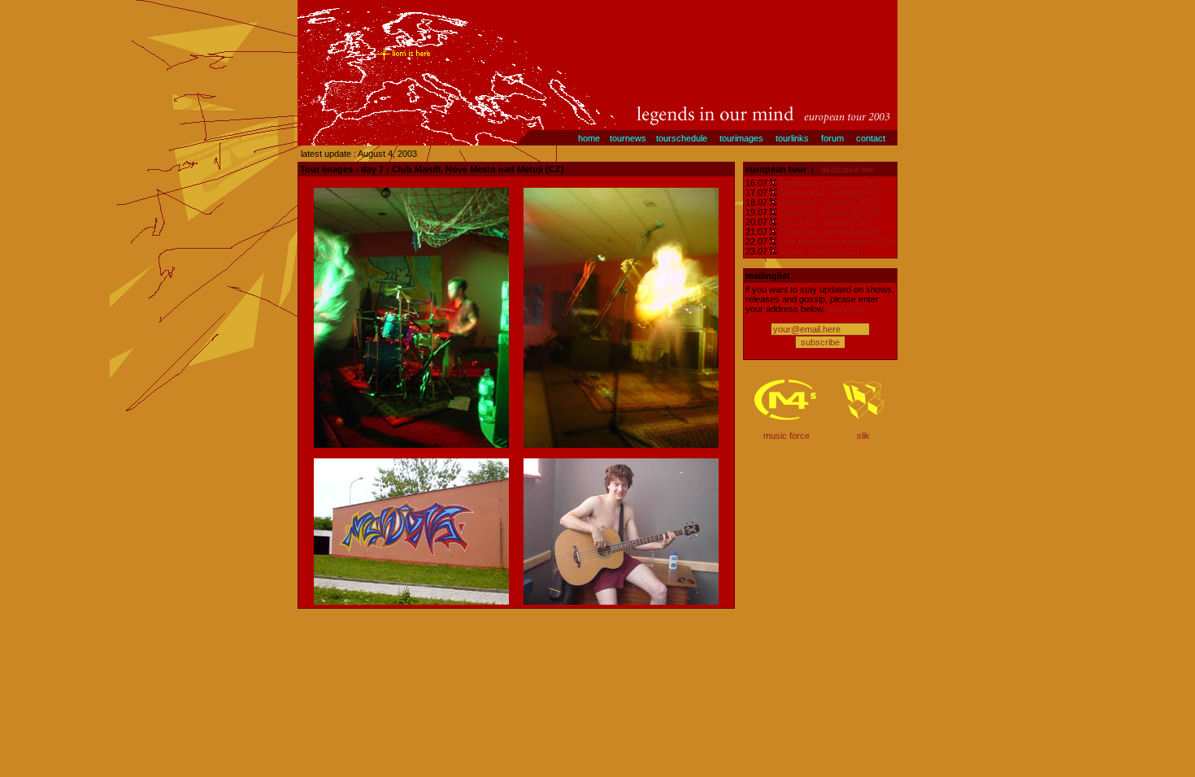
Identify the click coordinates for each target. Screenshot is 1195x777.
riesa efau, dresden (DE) (828, 202)
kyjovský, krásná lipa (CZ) (832, 212)
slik (863, 436)
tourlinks (792, 138)
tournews (628, 138)
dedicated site (847, 169)
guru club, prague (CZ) (825, 222)
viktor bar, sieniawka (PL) (830, 232)
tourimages (741, 138)
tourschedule (681, 138)
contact (870, 138)
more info (846, 309)
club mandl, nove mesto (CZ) (837, 241)
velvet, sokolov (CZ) (820, 251)
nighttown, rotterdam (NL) (830, 183)
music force (786, 436)
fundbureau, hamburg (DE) (832, 193)
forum (832, 138)
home (589, 138)
